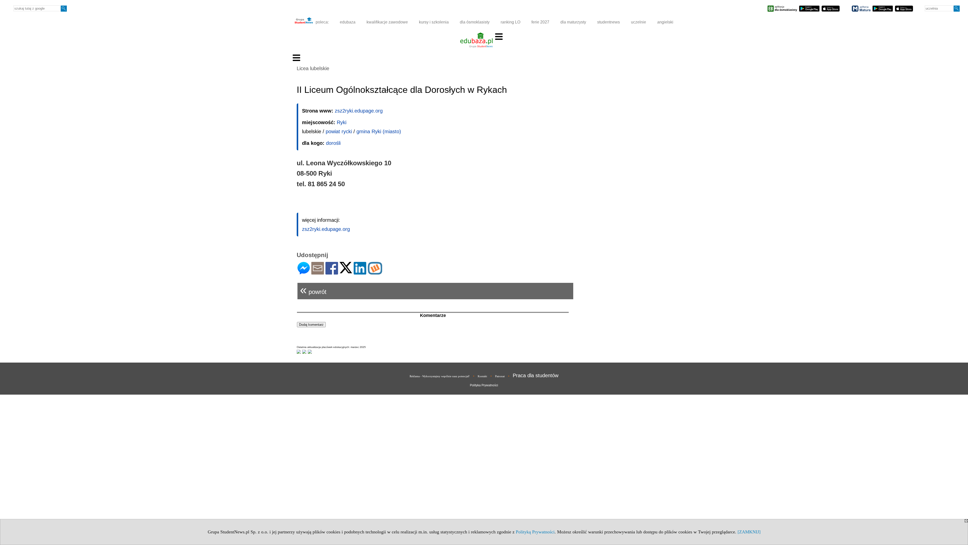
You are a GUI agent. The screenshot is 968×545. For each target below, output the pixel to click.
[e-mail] (317, 272)
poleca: (322, 22)
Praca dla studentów (535, 375)
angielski (665, 22)
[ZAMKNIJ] (749, 531)
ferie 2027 (540, 22)
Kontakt (482, 376)
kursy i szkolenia (434, 22)
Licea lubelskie (313, 68)
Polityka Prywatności (484, 385)
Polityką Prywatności (535, 531)
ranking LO (510, 22)
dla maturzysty (573, 22)
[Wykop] (375, 272)
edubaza (347, 22)
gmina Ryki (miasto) (378, 131)
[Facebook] (331, 272)
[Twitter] (346, 271)
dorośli (333, 143)
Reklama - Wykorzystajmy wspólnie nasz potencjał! (440, 376)
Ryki (341, 122)
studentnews (608, 22)
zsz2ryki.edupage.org (359, 111)
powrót (313, 289)
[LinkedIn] (360, 272)
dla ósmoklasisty (475, 22)
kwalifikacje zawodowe (387, 22)
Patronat (500, 376)
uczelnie (638, 22)
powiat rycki (339, 131)
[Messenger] (303, 272)
